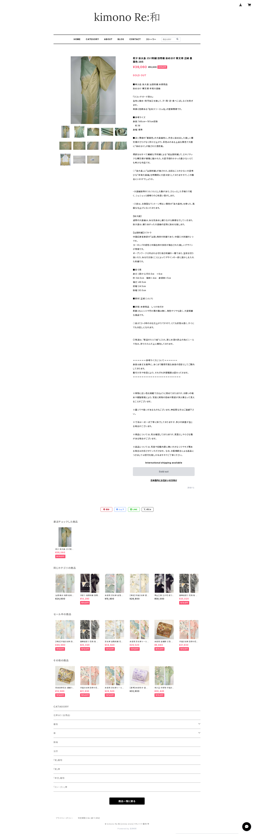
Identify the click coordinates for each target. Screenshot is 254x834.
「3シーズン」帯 (60, 787)
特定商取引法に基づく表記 (89, 818)
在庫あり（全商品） (62, 715)
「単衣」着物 (59, 778)
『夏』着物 (58, 760)
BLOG (121, 39)
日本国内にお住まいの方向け (164, 480)
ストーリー (151, 39)
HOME (77, 39)
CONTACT (135, 39)
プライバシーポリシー (64, 818)
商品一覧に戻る (127, 801)
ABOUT (108, 39)
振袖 (56, 742)
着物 (56, 724)
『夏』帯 (57, 769)
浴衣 (56, 751)
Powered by (124, 829)
